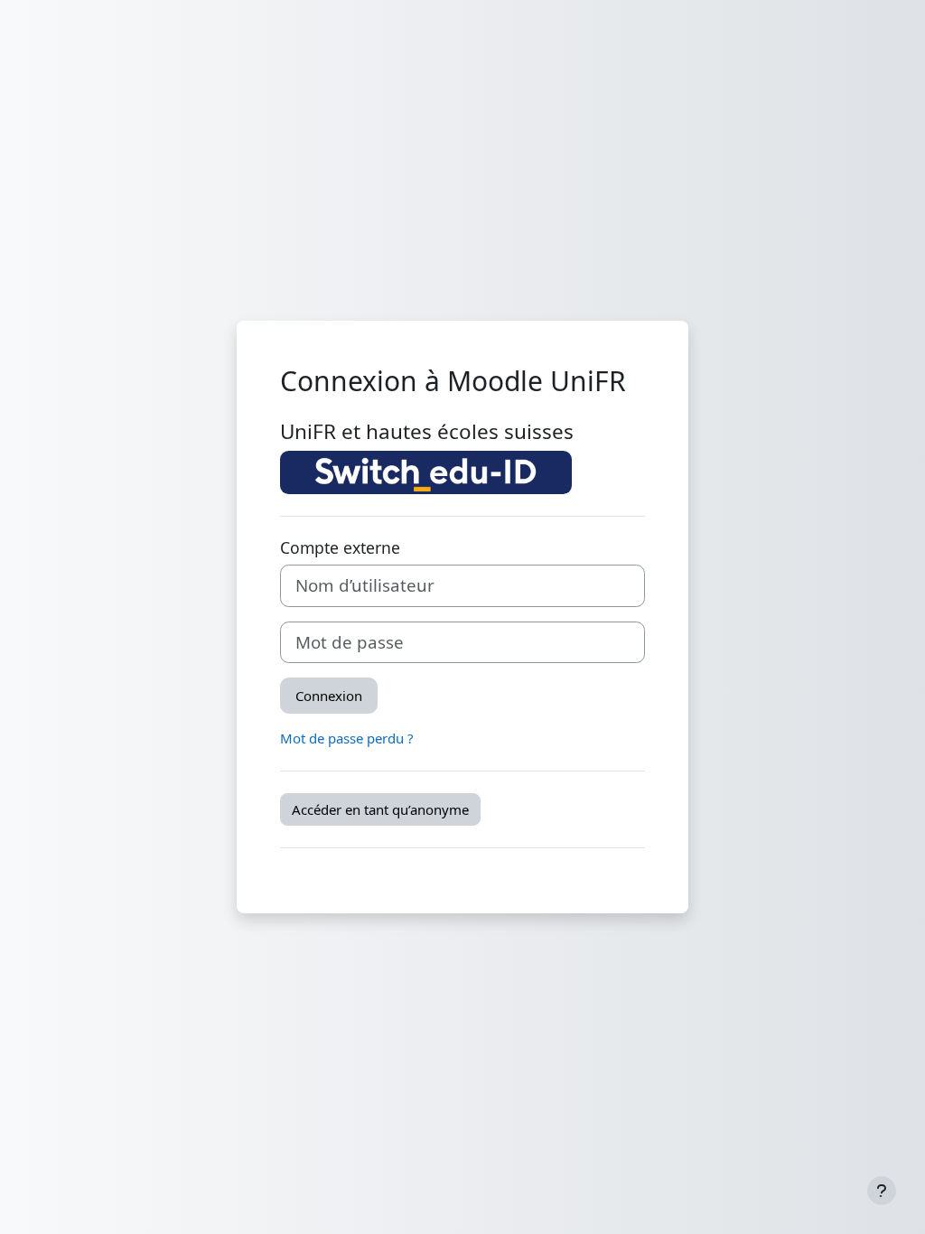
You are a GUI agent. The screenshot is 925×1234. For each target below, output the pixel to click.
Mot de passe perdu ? (347, 738)
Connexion (328, 696)
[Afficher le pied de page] (881, 1190)
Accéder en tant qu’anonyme (380, 809)
